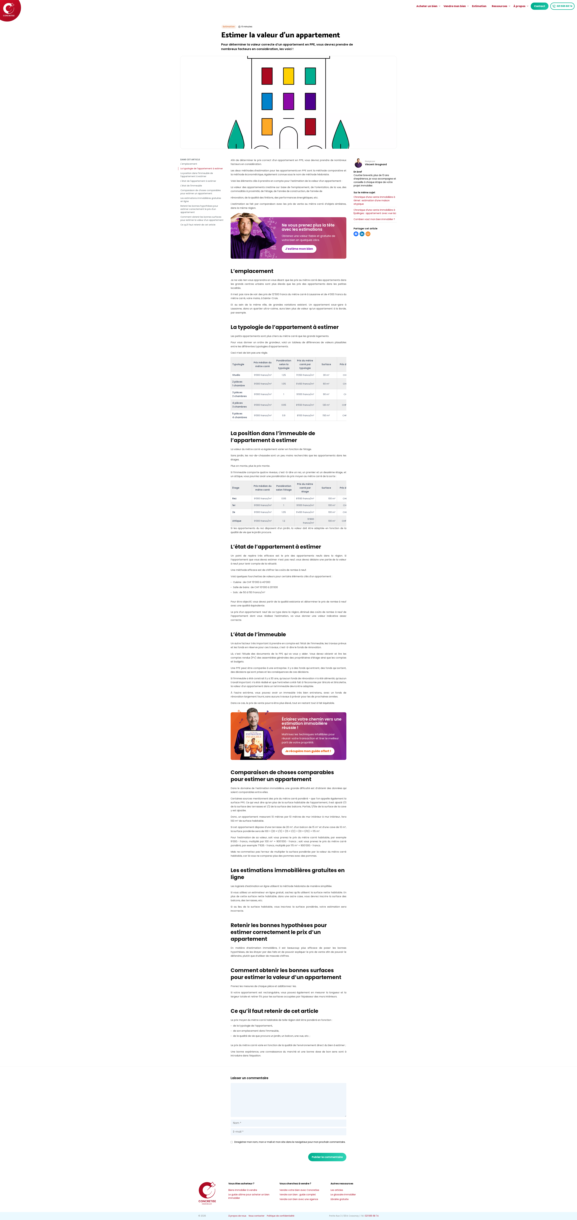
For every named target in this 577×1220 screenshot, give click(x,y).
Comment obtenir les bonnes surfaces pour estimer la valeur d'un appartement (201, 218)
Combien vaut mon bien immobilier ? (374, 219)
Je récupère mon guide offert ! (308, 751)
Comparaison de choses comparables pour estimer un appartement (200, 192)
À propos (519, 6)
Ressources (499, 6)
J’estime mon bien (299, 249)
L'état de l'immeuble (191, 185)
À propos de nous (237, 1215)
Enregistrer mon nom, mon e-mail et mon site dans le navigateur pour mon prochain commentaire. (289, 1142)
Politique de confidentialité (280, 1215)
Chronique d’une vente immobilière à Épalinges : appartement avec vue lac (375, 211)
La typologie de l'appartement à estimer (201, 168)
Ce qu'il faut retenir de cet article (197, 224)
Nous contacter (256, 1215)
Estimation (479, 6)
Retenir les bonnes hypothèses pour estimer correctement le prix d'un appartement (199, 209)
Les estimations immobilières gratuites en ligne (200, 200)
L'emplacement (188, 163)
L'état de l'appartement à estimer (198, 181)
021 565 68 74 (564, 6)
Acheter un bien (426, 6)
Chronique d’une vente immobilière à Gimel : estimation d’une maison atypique (374, 200)
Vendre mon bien (455, 6)
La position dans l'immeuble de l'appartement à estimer (196, 175)
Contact (539, 6)
